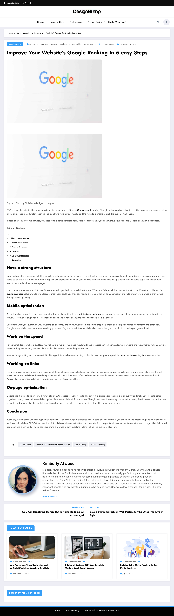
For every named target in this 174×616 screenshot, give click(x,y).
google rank (34, 44)
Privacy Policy (72, 610)
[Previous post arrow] (7, 512)
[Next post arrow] (166, 512)
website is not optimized (90, 314)
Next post (94, 507)
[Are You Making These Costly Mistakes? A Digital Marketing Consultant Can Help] (32, 547)
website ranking (89, 44)
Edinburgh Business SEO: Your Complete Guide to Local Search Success (84, 566)
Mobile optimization (20, 242)
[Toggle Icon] (6, 22)
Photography (76, 22)
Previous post (78, 507)
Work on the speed (19, 247)
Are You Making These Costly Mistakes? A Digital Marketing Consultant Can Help (29, 566)
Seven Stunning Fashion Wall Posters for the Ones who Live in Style (126, 513)
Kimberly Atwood (108, 44)
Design (40, 22)
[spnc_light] (166, 22)
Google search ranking (88, 210)
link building (77, 44)
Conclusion (16, 260)
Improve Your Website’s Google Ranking (56, 44)
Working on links (18, 251)
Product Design (95, 22)
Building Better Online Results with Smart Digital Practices (139, 566)
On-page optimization (20, 255)
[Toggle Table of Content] (9, 234)
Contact (57, 610)
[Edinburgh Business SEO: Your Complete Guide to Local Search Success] (87, 547)
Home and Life (57, 22)
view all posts (49, 496)
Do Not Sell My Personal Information (101, 610)
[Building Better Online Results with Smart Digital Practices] (142, 547)
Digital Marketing (116, 22)
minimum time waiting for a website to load (140, 355)
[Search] (158, 22)
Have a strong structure (20, 238)
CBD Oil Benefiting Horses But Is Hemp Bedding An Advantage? (53, 513)
